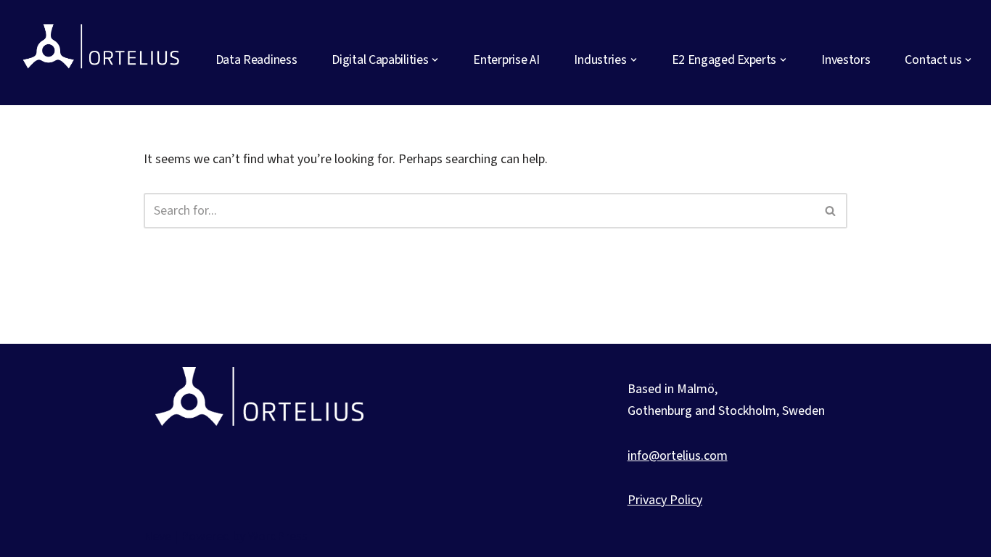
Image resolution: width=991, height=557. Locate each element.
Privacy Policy (665, 500)
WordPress (278, 536)
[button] (435, 60)
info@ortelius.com (678, 456)
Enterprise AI (506, 60)
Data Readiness (256, 60)
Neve (157, 536)
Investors (845, 60)
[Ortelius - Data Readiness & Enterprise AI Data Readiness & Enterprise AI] (104, 52)
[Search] (831, 210)
